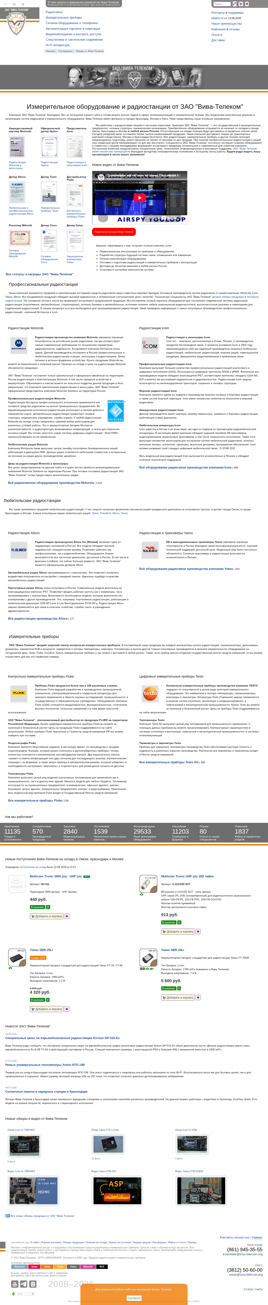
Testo (47, 1266)
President (105, 513)
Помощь (192, 1242)
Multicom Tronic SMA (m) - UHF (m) (56, 876)
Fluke (60, 1266)
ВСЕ (102, 1266)
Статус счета (253, 1289)
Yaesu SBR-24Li (172, 950)
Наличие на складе (96, 1242)
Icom (34, 1266)
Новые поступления (120, 1242)
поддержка (235, 12)
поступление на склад (33, 867)
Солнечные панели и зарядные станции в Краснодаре (46, 1091)
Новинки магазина (51, 1242)
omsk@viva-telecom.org (246, 1274)
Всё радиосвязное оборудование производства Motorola (51, 483)
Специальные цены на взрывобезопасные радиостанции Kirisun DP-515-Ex (62, 1038)
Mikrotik (88, 1266)
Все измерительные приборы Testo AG (169, 762)
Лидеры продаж (141, 1242)
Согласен (134, 1298)
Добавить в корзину (48, 916)
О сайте (34, 1242)
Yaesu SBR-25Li (41, 950)
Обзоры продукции (73, 1242)
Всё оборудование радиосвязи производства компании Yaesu (186, 569)
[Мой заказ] (240, 3)
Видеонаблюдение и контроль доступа (73, 34)
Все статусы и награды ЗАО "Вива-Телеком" (40, 274)
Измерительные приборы (64, 17)
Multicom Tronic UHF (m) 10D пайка (187, 876)
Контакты (218, 12)
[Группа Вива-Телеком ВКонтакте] (33, 1284)
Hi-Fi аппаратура (57, 45)
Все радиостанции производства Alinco (38, 618)
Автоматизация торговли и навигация (73, 28)
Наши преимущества (226, 23)
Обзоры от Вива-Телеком (90, 51)
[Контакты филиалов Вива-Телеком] (234, 4)
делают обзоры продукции (228, 296)
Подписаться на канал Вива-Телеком (114, 232)
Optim (95, 513)
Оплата (216, 34)
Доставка (218, 40)
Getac (73, 1266)
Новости (217, 18)
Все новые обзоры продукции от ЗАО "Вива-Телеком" (43, 1215)
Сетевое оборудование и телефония (72, 23)
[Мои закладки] (247, 3)
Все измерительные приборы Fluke (35, 800)
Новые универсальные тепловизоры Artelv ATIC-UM (45, 1065)
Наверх (257, 1237)
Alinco (115, 513)
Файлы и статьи (177, 1242)
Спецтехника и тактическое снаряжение (74, 39)
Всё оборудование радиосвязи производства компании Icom (185, 467)
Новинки (50, 51)
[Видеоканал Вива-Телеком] (15, 1284)
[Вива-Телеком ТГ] (24, 1284)
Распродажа (65, 51)
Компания (218, 29)
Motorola (20, 1266)
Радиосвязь (54, 12)
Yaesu (124, 513)
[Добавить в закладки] (66, 916)
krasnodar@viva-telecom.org (243, 1254)
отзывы (234, 29)
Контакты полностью (235, 1237)
